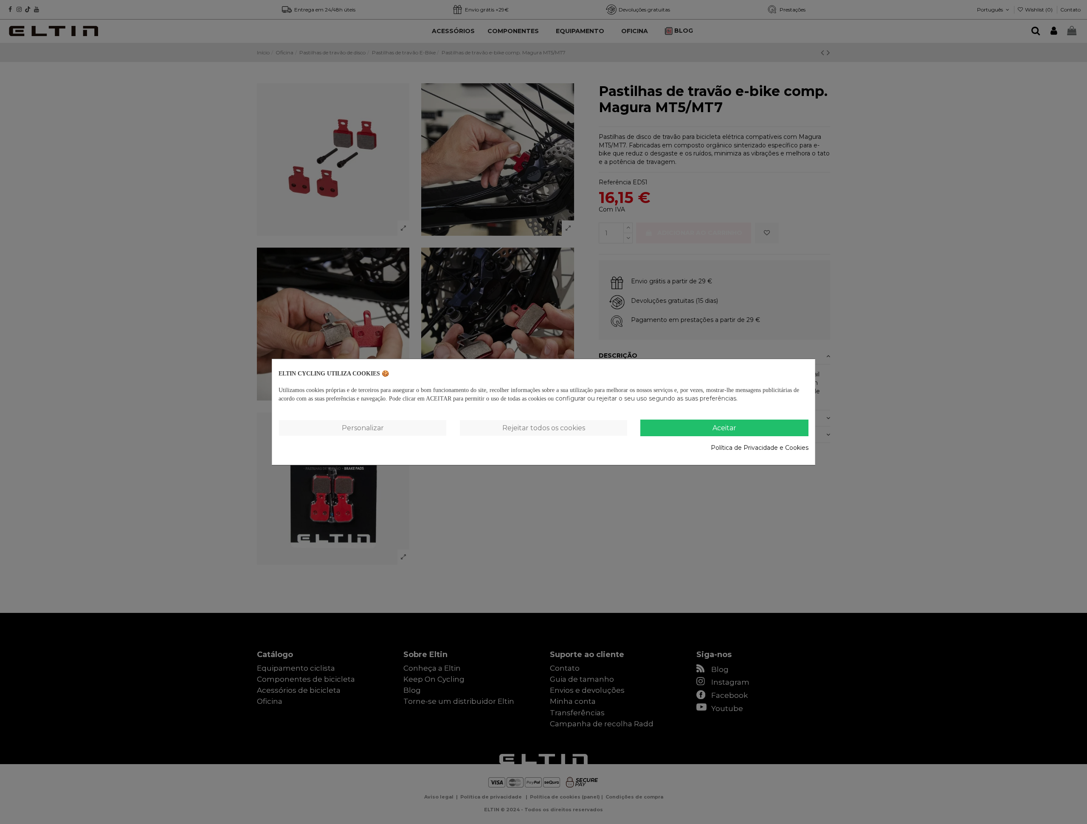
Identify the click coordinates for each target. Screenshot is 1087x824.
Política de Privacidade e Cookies (759, 447)
